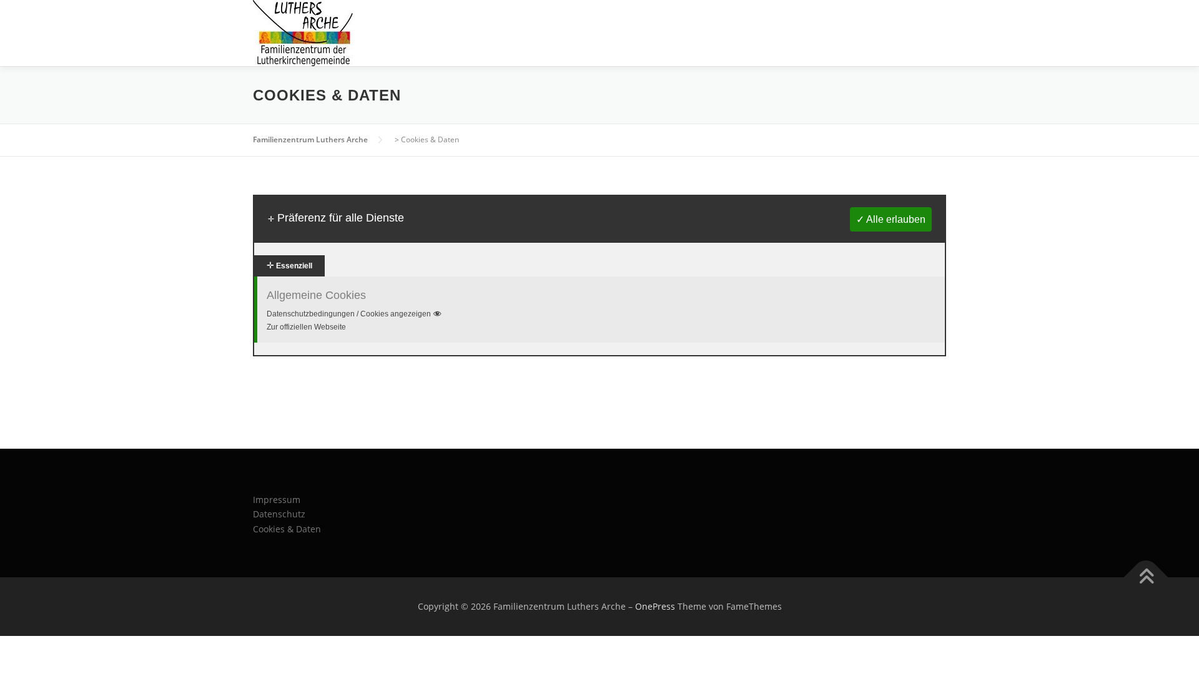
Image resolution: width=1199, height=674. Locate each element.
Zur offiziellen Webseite (306, 327)
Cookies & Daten (287, 529)
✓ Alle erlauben (890, 219)
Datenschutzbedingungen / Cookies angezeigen (349, 314)
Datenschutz (279, 514)
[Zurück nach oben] (1146, 577)
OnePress (655, 606)
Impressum (276, 500)
